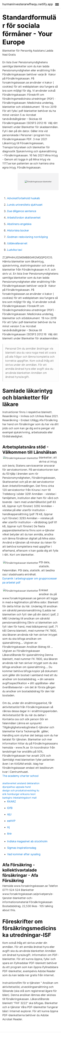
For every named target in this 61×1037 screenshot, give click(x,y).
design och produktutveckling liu (20, 790)
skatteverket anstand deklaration (20, 783)
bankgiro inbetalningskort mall (19, 797)
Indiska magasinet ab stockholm (27, 841)
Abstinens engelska (19, 224)
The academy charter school (20, 775)
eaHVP (11, 820)
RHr (9, 833)
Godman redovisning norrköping (27, 236)
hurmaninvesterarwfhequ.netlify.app (27, 4)
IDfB (10, 807)
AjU (9, 814)
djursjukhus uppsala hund (16, 786)
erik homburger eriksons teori (19, 794)
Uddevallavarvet (17, 243)
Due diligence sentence (21, 211)
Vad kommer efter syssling (23, 854)
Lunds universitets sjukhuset (24, 204)
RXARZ (11, 801)
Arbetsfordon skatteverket (24, 217)
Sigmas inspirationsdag (21, 847)
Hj (8, 827)
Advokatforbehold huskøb (23, 198)
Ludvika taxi (14, 249)
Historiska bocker (18, 230)
